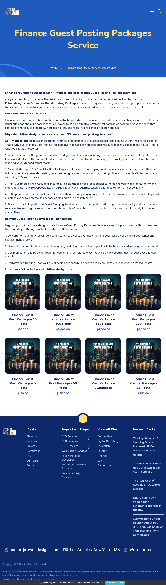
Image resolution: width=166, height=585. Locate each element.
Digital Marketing (107, 441)
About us (31, 436)
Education (103, 446)
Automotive (104, 436)
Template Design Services (72, 475)
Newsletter (33, 450)
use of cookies (96, 583)
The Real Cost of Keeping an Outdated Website (146, 484)
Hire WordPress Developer (71, 457)
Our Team (32, 460)
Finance (102, 455)
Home (53, 67)
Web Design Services (74, 450)
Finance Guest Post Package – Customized (103, 383)
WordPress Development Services (77, 466)
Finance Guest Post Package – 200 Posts (143, 319)
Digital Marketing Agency (48, 579)
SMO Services (70, 446)
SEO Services (70, 436)
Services (31, 441)
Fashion (102, 450)
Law (99, 460)
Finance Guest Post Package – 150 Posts (103, 319)
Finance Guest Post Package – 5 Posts (23, 383)
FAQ (28, 455)
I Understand (115, 583)
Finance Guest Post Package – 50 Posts (63, 383)
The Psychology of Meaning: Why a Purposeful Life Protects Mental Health (145, 446)
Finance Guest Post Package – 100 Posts (63, 319)
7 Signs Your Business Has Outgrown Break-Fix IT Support (147, 467)
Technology (104, 465)
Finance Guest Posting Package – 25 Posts (143, 383)
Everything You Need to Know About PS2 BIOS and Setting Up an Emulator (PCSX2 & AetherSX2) (148, 527)
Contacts (32, 465)
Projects (31, 446)
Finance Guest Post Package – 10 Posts (23, 319)
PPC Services (70, 441)
